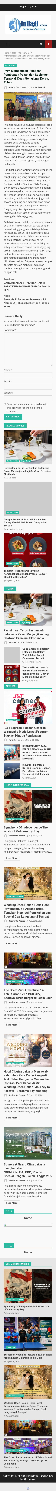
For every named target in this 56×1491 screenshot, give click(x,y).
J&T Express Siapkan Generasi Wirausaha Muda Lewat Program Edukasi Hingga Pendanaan (28, 707)
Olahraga (11, 1347)
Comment (10, 330)
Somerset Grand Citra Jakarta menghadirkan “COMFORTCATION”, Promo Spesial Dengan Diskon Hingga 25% (28, 1143)
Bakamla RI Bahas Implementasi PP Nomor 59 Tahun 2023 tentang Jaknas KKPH (26, 301)
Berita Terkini (10, 65)
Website (8, 393)
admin (11, 87)
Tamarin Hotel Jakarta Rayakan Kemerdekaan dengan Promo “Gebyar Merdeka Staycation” (28, 550)
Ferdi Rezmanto (16, 642)
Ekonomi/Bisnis (13, 720)
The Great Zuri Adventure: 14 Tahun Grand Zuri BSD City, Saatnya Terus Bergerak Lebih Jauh (28, 969)
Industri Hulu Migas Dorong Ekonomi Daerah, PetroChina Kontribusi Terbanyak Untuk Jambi (12, 771)
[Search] (41, 44)
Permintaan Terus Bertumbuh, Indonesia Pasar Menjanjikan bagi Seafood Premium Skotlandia (28, 447)
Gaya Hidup (25, 461)
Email (8, 381)
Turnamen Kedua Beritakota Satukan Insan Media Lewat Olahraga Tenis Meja (28, 1334)
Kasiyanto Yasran (16, 835)
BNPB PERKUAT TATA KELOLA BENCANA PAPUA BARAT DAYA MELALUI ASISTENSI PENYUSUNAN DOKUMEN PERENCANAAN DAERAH (12, 752)
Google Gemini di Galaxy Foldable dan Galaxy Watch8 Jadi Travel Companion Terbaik (28, 499)
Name (8, 370)
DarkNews (47, 1475)
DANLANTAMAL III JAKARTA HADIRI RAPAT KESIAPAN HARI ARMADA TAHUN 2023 (27, 285)
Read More (11, 858)
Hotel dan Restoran (15, 819)
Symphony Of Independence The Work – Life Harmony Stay (28, 806)
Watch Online (48, 44)
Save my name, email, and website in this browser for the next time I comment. (27, 408)
